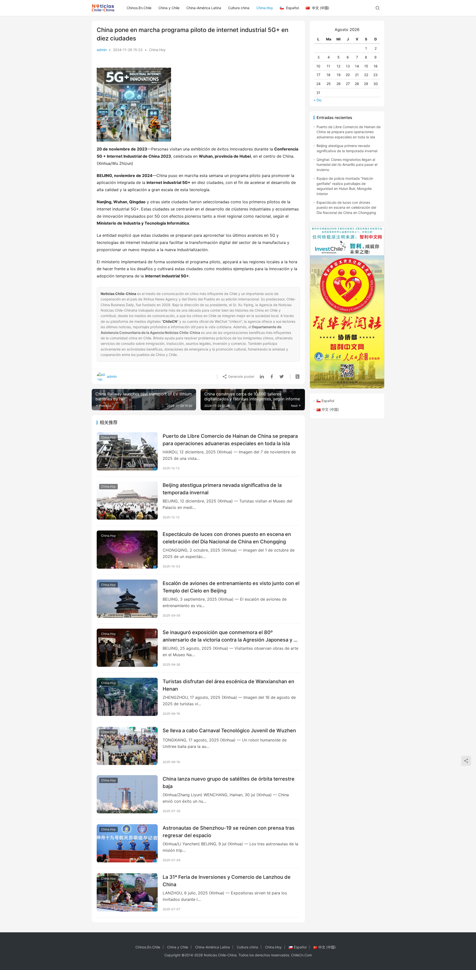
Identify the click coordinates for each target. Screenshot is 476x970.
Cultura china (238, 8)
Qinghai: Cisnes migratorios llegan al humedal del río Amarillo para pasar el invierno (347, 164)
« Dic (318, 100)
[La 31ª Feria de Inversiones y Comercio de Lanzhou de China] (127, 892)
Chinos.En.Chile (139, 8)
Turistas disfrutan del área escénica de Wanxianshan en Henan (228, 685)
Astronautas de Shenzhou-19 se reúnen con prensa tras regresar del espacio (229, 831)
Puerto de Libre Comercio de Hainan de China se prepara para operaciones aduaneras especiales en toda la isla (230, 439)
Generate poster (240, 376)
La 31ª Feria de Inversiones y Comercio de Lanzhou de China (227, 880)
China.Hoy (264, 8)
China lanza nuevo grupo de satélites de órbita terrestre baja (229, 782)
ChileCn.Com (301, 955)
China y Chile (168, 8)
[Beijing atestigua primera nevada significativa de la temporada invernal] (127, 500)
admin (102, 50)
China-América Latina (203, 8)
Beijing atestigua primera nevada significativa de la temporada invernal (222, 488)
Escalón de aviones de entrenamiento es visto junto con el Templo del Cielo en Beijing (231, 586)
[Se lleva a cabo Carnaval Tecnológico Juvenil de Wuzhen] (127, 746)
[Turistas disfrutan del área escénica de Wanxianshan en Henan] (127, 697)
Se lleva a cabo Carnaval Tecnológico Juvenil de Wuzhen (229, 731)
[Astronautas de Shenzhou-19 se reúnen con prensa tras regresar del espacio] (127, 843)
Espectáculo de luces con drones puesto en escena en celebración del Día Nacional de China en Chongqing (227, 537)
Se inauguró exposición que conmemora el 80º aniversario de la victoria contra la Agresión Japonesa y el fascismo (230, 636)
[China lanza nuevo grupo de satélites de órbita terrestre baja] (127, 794)
